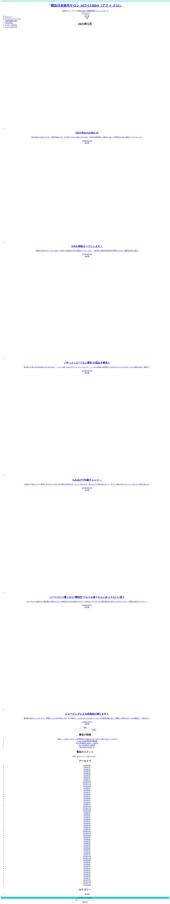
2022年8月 (87, 864)
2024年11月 (87, 809)
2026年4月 (87, 774)
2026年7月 (87, 767)
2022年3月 (87, 874)
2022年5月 (87, 870)
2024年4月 (87, 823)
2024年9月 (87, 813)
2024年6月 (87, 819)
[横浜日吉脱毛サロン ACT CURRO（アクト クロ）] (85, 5)
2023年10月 (87, 835)
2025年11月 (87, 784)
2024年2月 (87, 827)
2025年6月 (87, 794)
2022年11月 (87, 858)
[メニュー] (81, 11)
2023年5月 (87, 846)
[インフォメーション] (12, 19)
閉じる (85, 902)
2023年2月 (87, 852)
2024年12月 (87, 806)
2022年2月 (87, 877)
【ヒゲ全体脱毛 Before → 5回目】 (87, 743)
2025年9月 (87, 788)
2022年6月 (87, 868)
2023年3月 (87, 850)
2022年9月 (87, 862)
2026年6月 (87, 769)
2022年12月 (87, 856)
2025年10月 (87, 786)
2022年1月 (87, 879)
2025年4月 (87, 798)
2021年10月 (87, 885)
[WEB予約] (90, 11)
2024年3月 (87, 825)
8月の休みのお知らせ (86, 747)
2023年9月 (87, 837)
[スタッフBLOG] (11, 25)
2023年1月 (87, 854)
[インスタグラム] (11, 27)
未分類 (87, 894)
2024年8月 (87, 815)
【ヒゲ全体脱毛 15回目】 (87, 745)
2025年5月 (87, 796)
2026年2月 (87, 778)
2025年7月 (87, 792)
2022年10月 (87, 860)
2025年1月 (87, 804)
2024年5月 (87, 821)
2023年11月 (87, 833)
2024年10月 (87, 811)
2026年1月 (87, 780)
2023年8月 (87, 839)
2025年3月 (87, 800)
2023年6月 (87, 844)
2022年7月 (87, 866)
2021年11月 (87, 883)
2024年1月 (87, 829)
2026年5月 (87, 771)
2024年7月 (87, 817)
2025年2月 (87, 802)
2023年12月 (87, 831)
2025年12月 (87, 782)
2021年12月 (87, 881)
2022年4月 (87, 872)
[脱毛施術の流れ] (11, 21)
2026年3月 (87, 776)
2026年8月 (87, 765)
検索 (85, 727)
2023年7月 (87, 841)
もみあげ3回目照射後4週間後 (87, 741)
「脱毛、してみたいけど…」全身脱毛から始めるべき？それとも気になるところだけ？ (87, 739)
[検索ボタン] (94, 900)
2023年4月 (87, 848)
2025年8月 (87, 790)
